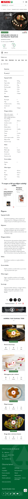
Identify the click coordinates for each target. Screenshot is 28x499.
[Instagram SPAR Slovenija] (7, 493)
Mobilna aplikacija (6, 478)
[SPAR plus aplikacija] (21, 493)
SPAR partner (18, 475)
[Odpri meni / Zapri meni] (26, 2)
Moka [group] (6, 60)
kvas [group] (16, 60)
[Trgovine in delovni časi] (23, 2)
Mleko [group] (2, 60)
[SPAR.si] (7, 2)
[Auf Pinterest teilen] (19, 299)
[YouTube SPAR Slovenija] (17, 493)
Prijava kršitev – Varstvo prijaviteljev (20, 478)
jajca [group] (19, 60)
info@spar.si (4, 456)
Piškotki (16, 473)
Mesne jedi (5, 64)
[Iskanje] (25, 5)
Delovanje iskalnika (6, 481)
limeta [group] (22, 60)
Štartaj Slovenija (18, 470)
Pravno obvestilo (6, 473)
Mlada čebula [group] (11, 60)
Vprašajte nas (7, 458)
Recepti (9, 9)
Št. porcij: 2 (7, 73)
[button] (24, 195)
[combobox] (5, 5)
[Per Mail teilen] (15, 299)
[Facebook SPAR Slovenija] (3, 493)
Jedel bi (4, 9)
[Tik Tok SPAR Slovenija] (10, 493)
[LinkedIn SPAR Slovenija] (14, 493)
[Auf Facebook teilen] (11, 299)
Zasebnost (4, 475)
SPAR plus (17, 468)
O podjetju (4, 470)
